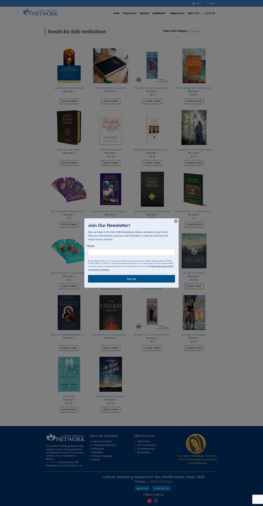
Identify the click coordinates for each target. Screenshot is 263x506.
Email (91, 246)
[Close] (176, 221)
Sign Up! (131, 279)
